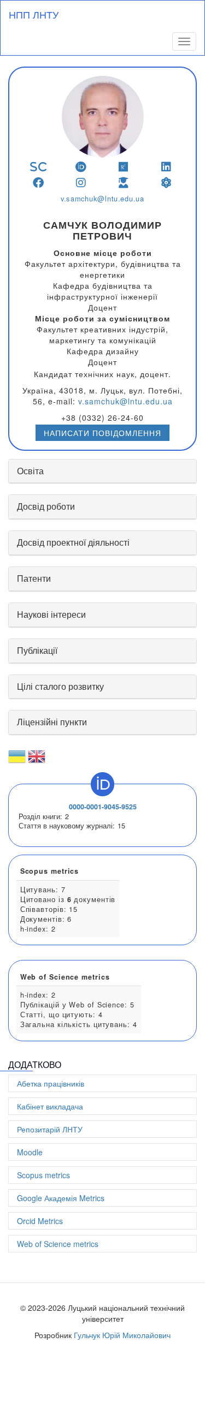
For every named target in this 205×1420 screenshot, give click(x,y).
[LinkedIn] (166, 167)
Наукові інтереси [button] (51, 614)
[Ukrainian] (17, 761)
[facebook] (38, 182)
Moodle (30, 1152)
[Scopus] (39, 167)
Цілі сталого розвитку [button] (60, 686)
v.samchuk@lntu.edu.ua (102, 199)
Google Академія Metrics (60, 1197)
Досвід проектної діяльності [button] (73, 542)
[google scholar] (124, 182)
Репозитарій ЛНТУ (50, 1129)
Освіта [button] (30, 470)
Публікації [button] (37, 650)
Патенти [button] (34, 578)
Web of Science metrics (57, 1243)
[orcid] (81, 167)
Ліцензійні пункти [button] (52, 721)
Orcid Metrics (40, 1220)
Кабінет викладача (50, 1106)
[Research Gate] (124, 167)
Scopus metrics (43, 1175)
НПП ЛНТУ (33, 14)
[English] (36, 761)
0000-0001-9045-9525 (103, 807)
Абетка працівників (50, 1083)
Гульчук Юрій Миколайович (122, 1334)
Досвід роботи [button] (46, 506)
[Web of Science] (166, 182)
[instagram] (81, 182)
